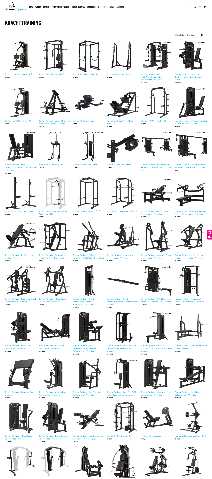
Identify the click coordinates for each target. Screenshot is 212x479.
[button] (192, 35)
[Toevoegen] (33, 68)
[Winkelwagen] (205, 7)
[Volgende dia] (33, 56)
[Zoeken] (195, 7)
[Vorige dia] (8, 56)
